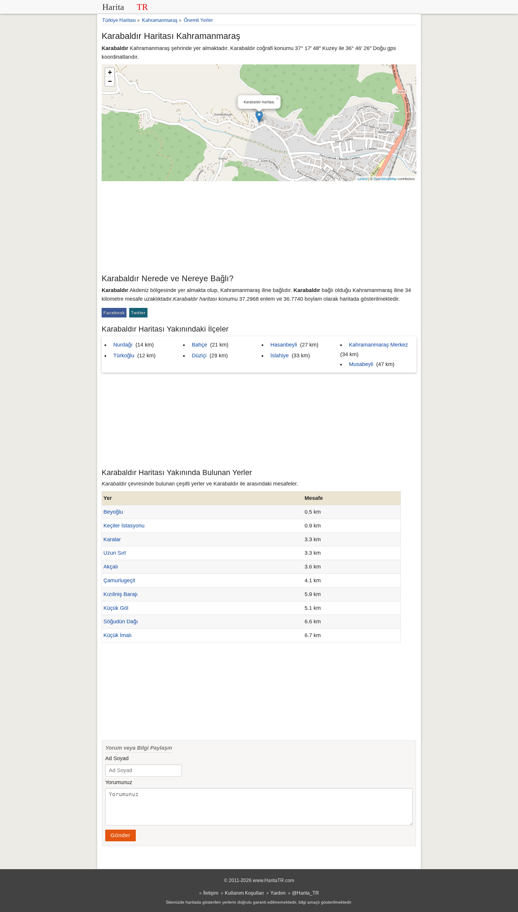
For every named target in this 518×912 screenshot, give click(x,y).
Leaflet (363, 178)
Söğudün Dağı (120, 621)
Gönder (120, 835)
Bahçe (199, 345)
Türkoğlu (123, 356)
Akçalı (110, 567)
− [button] (110, 81)
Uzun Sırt (114, 553)
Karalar (112, 539)
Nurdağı (122, 345)
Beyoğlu (113, 512)
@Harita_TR (305, 893)
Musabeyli (361, 364)
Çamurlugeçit (119, 580)
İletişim (210, 893)
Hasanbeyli (283, 345)
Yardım (277, 893)
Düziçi (199, 356)
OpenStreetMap (385, 178)
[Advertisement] (259, 226)
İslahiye (279, 356)
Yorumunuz (118, 782)
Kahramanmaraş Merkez (378, 345)
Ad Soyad (117, 758)
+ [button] (110, 72)
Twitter (138, 312)
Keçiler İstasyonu (123, 526)
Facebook (114, 312)
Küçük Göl (115, 608)
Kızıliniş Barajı (120, 594)
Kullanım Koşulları (244, 893)
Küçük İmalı (117, 635)
